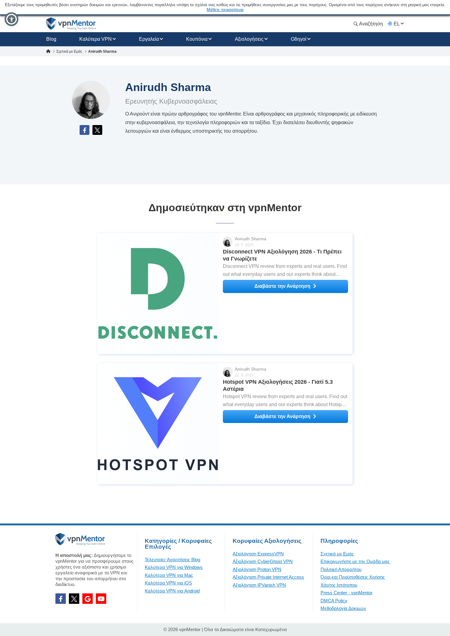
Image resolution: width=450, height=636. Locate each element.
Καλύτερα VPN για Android (172, 590)
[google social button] (87, 598)
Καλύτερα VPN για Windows (174, 567)
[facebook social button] (60, 598)
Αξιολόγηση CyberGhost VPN (263, 561)
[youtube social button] (101, 598)
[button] (11, 19)
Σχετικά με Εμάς (337, 553)
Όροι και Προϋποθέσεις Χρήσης (353, 577)
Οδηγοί (298, 39)
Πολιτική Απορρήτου (341, 569)
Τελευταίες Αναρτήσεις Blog (172, 559)
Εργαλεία (149, 39)
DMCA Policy (334, 600)
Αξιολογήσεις (249, 39)
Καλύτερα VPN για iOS (168, 582)
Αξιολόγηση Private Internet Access (268, 577)
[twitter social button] (74, 598)
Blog (51, 39)
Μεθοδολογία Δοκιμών (343, 608)
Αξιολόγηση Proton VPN (257, 569)
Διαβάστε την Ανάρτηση (282, 286)
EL (396, 23)
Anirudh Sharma (250, 238)
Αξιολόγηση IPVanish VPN (259, 585)
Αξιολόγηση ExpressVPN (258, 553)
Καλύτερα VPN (95, 39)
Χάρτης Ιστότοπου (339, 585)
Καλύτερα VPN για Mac (169, 575)
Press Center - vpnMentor (347, 592)
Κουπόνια (197, 39)
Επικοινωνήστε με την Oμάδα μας (355, 561)
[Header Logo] (71, 23)
